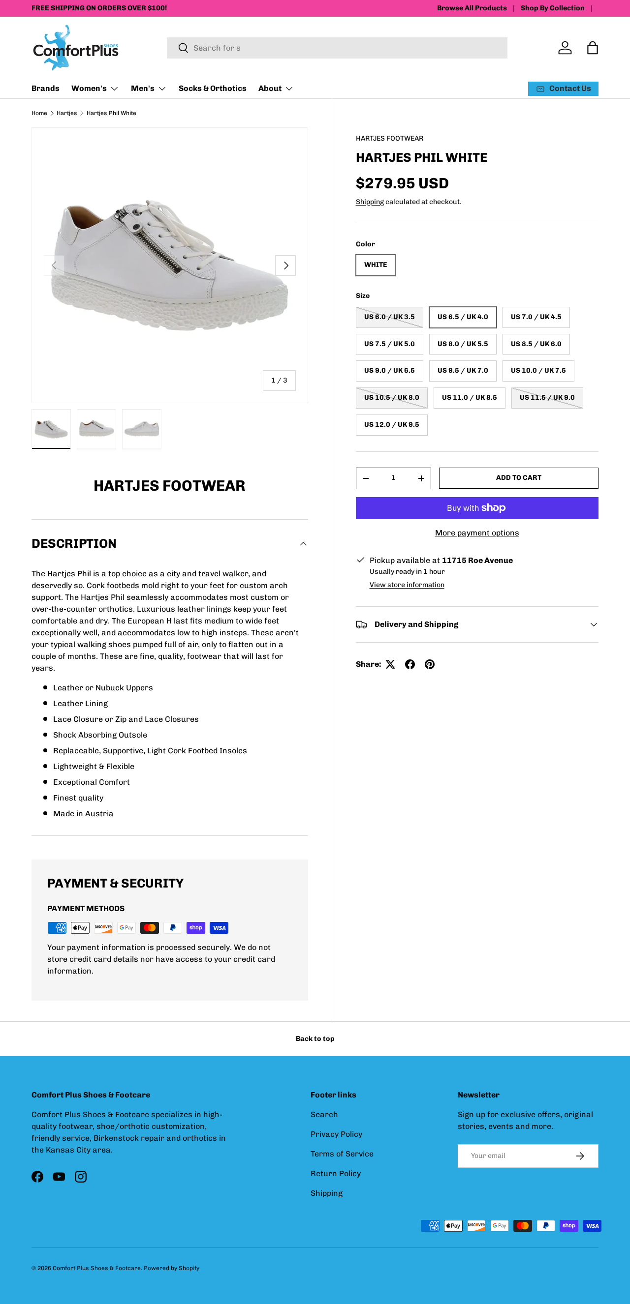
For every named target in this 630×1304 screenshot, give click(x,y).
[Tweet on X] (390, 664)
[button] (592, 48)
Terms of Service (342, 1153)
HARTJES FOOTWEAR (389, 138)
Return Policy (336, 1173)
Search (324, 1114)
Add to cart (518, 478)
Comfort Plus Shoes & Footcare (97, 1268)
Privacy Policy (336, 1134)
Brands (46, 88)
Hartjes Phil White (111, 113)
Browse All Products (472, 7)
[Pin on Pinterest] (430, 664)
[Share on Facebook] (410, 664)
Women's (89, 88)
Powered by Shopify (171, 1268)
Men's (143, 88)
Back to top (315, 1039)
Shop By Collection (553, 7)
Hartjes (67, 113)
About (270, 88)
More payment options (477, 532)
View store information (407, 585)
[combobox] (337, 48)
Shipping (370, 202)
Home (39, 113)
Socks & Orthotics (213, 88)
